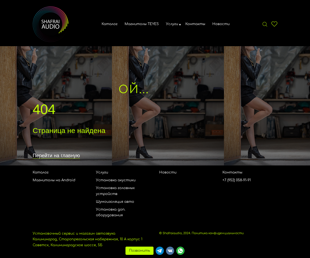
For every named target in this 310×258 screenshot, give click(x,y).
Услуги (172, 24)
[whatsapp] (180, 251)
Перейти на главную (56, 155)
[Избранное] (274, 24)
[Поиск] (265, 24)
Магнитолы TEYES (142, 24)
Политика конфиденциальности (218, 233)
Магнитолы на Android (54, 180)
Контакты (195, 24)
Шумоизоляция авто (115, 202)
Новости (221, 24)
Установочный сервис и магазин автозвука (74, 233)
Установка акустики (116, 180)
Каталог (109, 24)
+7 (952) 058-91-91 (236, 180)
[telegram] (160, 251)
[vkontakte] (170, 251)
